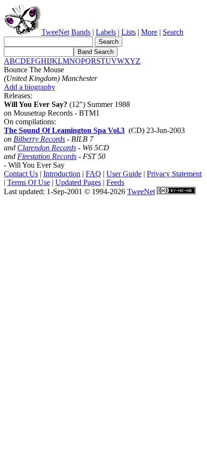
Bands (81, 32)
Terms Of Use (28, 182)
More (149, 32)
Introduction (61, 174)
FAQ (93, 174)
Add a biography (29, 87)
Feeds (115, 182)
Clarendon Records (46, 148)
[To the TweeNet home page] (22, 32)
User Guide (124, 174)
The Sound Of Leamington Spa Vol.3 (64, 130)
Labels (106, 32)
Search (173, 32)
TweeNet (55, 32)
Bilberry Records (39, 139)
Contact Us (21, 174)
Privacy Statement (174, 174)
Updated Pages (78, 182)
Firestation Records (47, 156)
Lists (128, 32)
